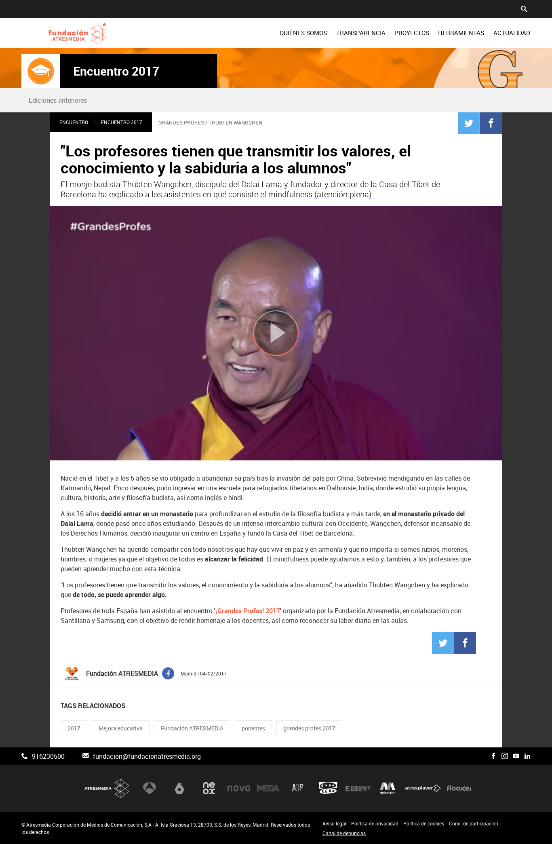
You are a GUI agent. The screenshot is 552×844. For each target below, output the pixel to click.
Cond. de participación (473, 823)
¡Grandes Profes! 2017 (247, 610)
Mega (268, 788)
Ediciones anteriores (58, 100)
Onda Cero (328, 788)
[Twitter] (469, 123)
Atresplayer (423, 788)
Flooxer (459, 788)
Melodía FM (387, 788)
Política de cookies (423, 823)
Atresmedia (107, 788)
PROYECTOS (411, 33)
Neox (209, 788)
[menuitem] (303, 33)
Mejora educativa (121, 728)
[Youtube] (516, 756)
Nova (239, 788)
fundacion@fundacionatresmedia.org (147, 756)
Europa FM (358, 788)
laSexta (179, 788)
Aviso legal (334, 823)
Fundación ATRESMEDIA (192, 728)
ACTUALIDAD (511, 33)
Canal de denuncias (344, 833)
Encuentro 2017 (116, 71)
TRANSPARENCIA (361, 33)
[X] (482, 756)
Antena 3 (149, 788)
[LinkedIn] (527, 756)
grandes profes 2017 (309, 728)
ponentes (253, 728)
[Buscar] (524, 8)
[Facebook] (491, 123)
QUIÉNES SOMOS (303, 33)
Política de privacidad (374, 823)
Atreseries (298, 788)
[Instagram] (504, 756)
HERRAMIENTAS (461, 33)
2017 (73, 728)
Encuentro (73, 122)
